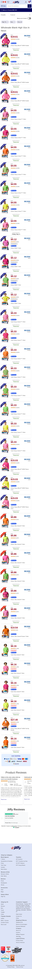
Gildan (2, 918)
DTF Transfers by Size (21, 861)
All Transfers (19, 859)
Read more (4, 799)
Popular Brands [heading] (6, 916)
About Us (18, 930)
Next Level (3, 924)
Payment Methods (20, 926)
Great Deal (13, 650)
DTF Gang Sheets (20, 865)
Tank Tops (3, 865)
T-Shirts (3, 859)
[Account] (26, 2)
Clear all (19, 22)
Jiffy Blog (18, 936)
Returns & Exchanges (21, 924)
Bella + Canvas (5, 920)
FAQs (17, 918)
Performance (14, 243)
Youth (2, 910)
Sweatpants (4, 882)
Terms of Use (19, 967)
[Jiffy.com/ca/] (16, 847)
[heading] (16, 390)
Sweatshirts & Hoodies (6, 861)
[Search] (29, 6)
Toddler (3, 912)
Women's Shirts (5, 874)
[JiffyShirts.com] (16, 2)
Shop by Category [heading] (6, 855)
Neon (12, 22)
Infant (2, 914)
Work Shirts (4, 869)
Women (3, 906)
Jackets (3, 867)
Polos (2, 863)
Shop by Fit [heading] (4, 902)
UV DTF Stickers (20, 863)
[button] (3, 6)
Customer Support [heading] (21, 902)
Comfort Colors (5, 922)
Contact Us (19, 916)
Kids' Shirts (4, 876)
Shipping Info (19, 922)
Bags (2, 891)
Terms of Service (20, 942)
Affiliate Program (20, 934)
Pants (2, 880)
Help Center (19, 914)
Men (2, 908)
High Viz (4, 22)
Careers (18, 932)
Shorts (2, 884)
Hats (2, 889)
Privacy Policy (19, 940)
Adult (2, 904)
